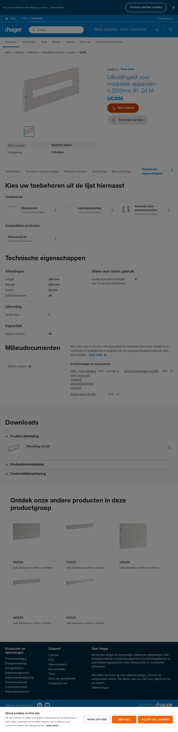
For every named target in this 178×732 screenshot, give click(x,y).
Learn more (52, 726)
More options (97, 719)
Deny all (124, 719)
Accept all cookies (155, 719)
